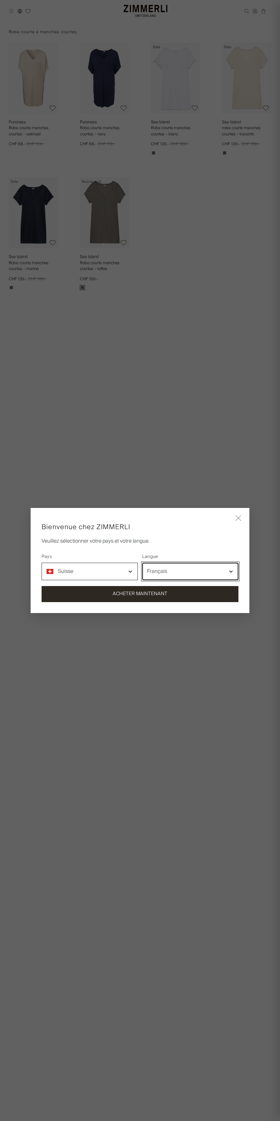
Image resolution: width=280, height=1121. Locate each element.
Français (157, 571)
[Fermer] (238, 519)
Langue (150, 557)
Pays (47, 557)
